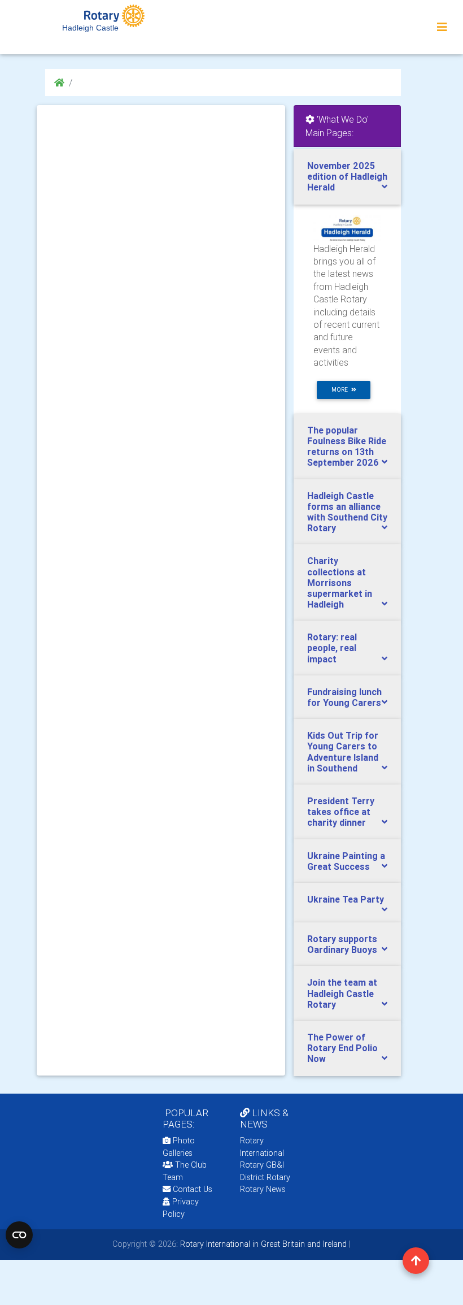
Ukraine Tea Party (345, 899)
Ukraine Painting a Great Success (346, 861)
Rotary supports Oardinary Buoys (342, 944)
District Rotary (265, 1177)
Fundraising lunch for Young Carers (344, 697)
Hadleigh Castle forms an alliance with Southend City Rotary (347, 512)
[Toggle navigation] (442, 27)
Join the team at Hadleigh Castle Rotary (342, 993)
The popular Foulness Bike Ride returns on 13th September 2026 (346, 446)
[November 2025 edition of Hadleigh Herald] (347, 228)
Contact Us (191, 1189)
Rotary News (263, 1189)
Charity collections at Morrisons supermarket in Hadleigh (339, 582)
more (341, 389)
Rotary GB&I (262, 1165)
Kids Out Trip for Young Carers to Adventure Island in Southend (342, 752)
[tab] (347, 177)
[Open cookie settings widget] (19, 1234)
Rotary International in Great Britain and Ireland (262, 1244)
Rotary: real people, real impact (332, 647)
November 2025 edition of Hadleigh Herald (347, 176)
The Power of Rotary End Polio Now (342, 1047)
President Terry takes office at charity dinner (340, 811)
